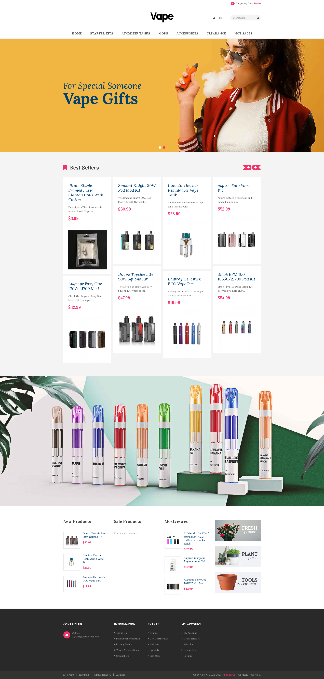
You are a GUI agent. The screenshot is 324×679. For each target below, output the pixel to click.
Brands (154, 632)
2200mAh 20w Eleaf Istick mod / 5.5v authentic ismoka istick (196, 538)
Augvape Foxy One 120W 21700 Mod (85, 286)
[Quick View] (105, 267)
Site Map (155, 655)
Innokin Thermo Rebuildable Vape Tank (183, 190)
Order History (192, 638)
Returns (188, 655)
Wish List (189, 644)
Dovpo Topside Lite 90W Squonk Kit (135, 276)
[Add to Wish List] (98, 213)
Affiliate (154, 644)
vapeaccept (229, 674)
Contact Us (122, 655)
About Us (121, 632)
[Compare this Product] (103, 213)
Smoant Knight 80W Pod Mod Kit (137, 188)
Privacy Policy (124, 644)
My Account (190, 632)
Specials (154, 650)
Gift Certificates (159, 638)
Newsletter (190, 650)
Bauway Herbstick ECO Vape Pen (184, 281)
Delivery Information (128, 638)
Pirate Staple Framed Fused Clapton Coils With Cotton (85, 192)
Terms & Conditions (127, 650)
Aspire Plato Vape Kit (234, 188)
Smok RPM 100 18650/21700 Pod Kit (236, 276)
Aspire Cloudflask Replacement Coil (195, 559)
